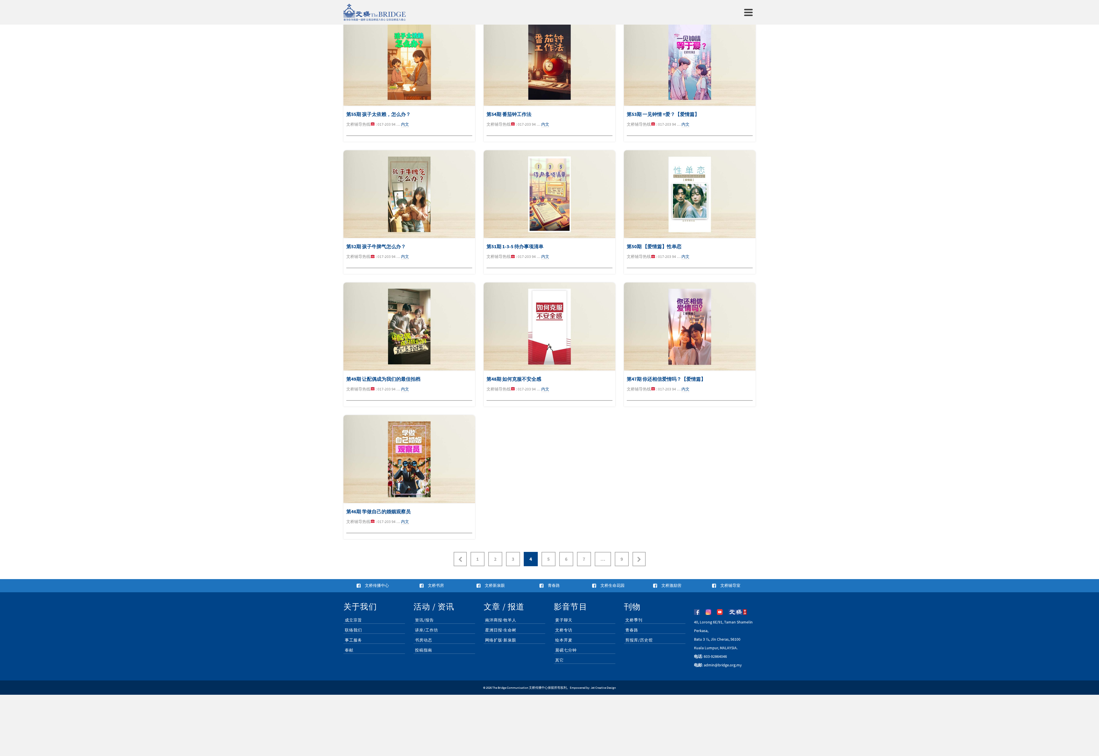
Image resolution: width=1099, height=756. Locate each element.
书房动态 (423, 640)
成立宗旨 (353, 620)
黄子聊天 (563, 620)
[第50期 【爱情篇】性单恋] (690, 194)
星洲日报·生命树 (500, 630)
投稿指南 (423, 650)
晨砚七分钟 (566, 650)
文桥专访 (563, 630)
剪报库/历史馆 (639, 640)
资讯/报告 (424, 620)
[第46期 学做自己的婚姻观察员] (409, 459)
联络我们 (353, 630)
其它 (559, 660)
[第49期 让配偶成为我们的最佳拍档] (409, 326)
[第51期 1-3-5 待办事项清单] (549, 194)
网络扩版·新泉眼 (500, 640)
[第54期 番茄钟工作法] (549, 62)
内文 (405, 124)
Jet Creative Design (603, 688)
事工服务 (353, 640)
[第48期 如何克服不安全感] (549, 326)
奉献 (349, 650)
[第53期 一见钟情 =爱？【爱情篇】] (690, 62)
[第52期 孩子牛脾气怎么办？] (409, 194)
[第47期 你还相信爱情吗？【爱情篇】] (690, 326)
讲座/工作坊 (426, 630)
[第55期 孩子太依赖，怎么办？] (409, 62)
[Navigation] (748, 12)
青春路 (631, 630)
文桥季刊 (634, 620)
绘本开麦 (563, 640)
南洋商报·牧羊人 (500, 620)
